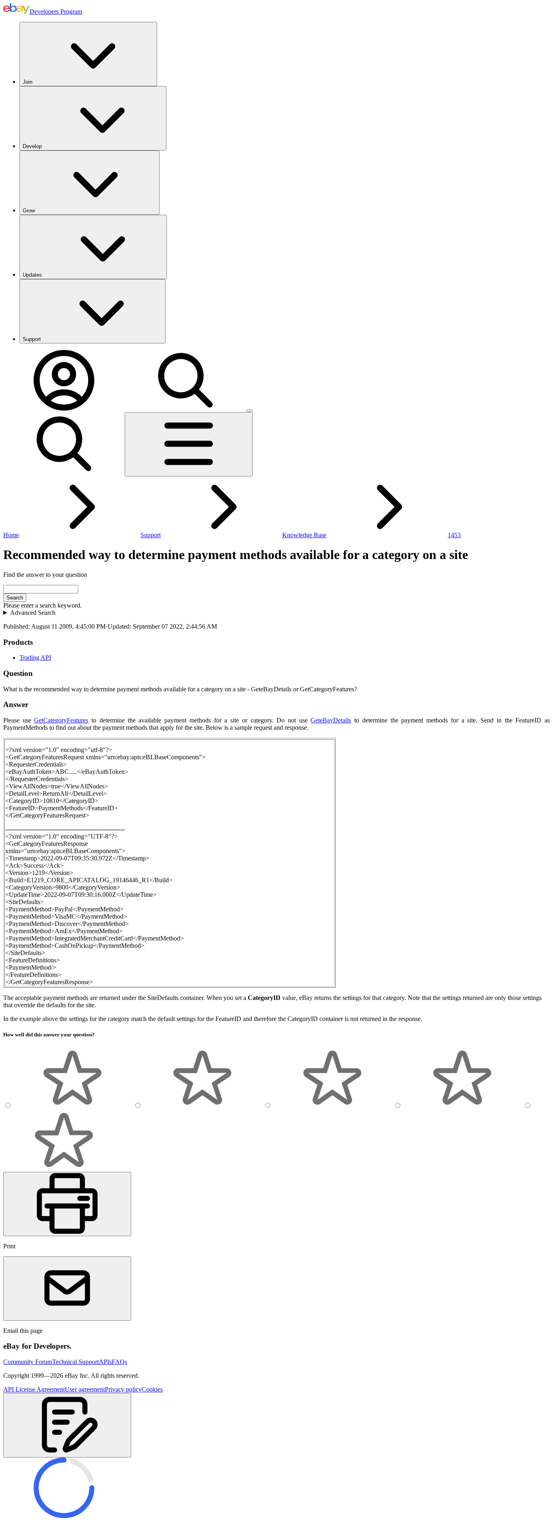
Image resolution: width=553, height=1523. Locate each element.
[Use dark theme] (249, 410)
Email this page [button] (23, 1330)
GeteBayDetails (331, 720)
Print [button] (9, 1246)
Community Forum (27, 1361)
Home (11, 535)
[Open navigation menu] (189, 444)
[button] (67, 1425)
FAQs (119, 1361)
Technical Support (75, 1361)
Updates (32, 275)
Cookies (152, 1389)
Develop (32, 146)
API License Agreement (34, 1389)
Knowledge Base (304, 535)
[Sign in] (64, 408)
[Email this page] (67, 1288)
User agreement (85, 1389)
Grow (29, 211)
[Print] (67, 1204)
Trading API (35, 657)
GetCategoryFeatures (61, 720)
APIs (105, 1361)
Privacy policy (123, 1389)
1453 (454, 535)
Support (32, 339)
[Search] (185, 408)
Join (27, 82)
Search (14, 598)
